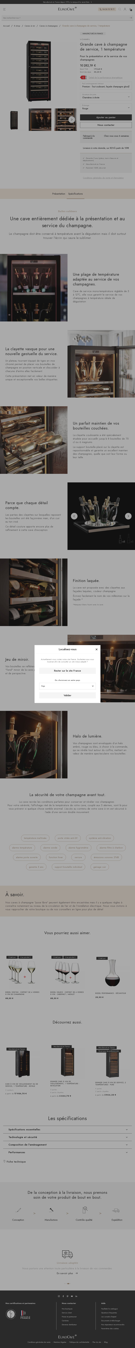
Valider (67, 695)
